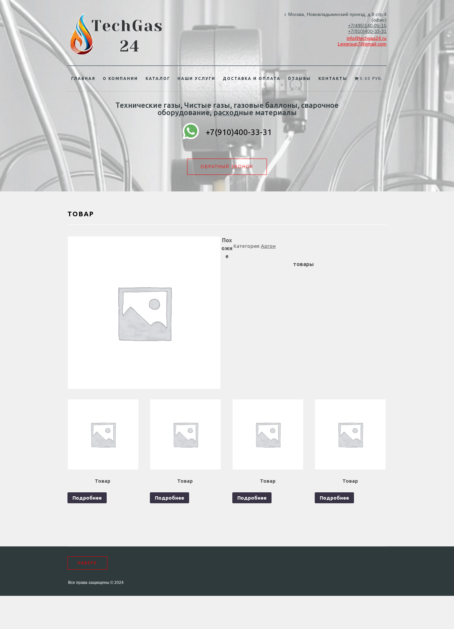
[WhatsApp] (190, 132)
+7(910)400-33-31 (367, 31)
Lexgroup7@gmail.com (362, 43)
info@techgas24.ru (367, 38)
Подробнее (87, 498)
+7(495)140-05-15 (367, 25)
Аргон (268, 246)
